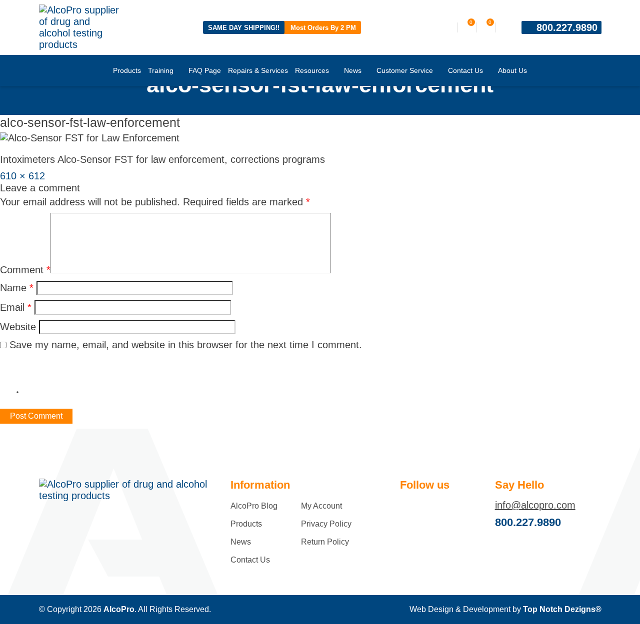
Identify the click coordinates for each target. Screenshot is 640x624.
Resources (312, 70)
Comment (25, 269)
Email (16, 307)
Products (127, 70)
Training (161, 70)
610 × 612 (22, 175)
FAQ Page (204, 70)
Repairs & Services (258, 70)
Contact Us (465, 70)
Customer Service (404, 70)
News (353, 70)
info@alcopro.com (535, 505)
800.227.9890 (567, 27)
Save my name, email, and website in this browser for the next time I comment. (186, 344)
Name (17, 287)
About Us (512, 70)
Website (18, 326)
